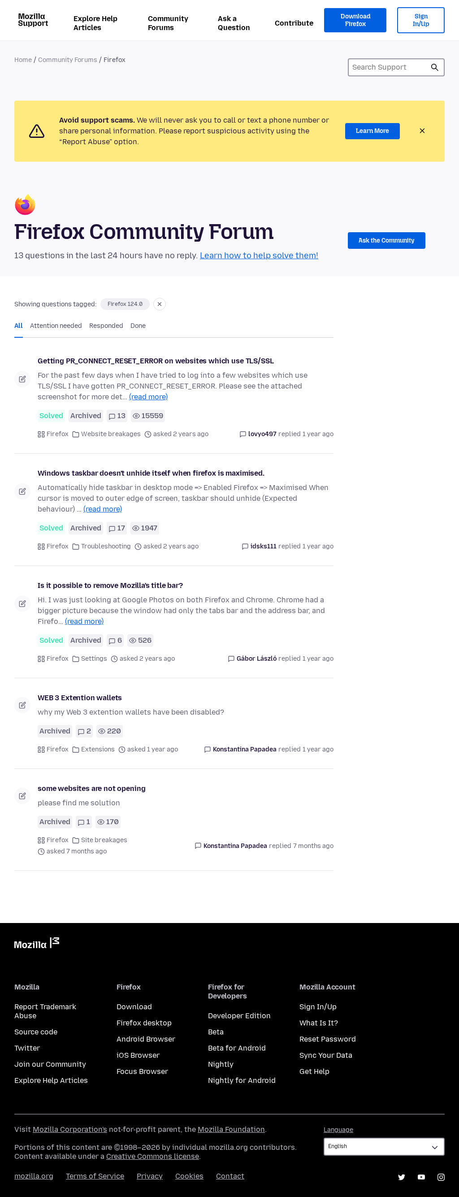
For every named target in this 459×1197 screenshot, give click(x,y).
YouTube (421, 1177)
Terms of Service (95, 1176)
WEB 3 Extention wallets (80, 697)
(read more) (148, 397)
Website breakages (111, 434)
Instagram (441, 1177)
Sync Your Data (325, 1055)
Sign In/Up (421, 20)
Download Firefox (355, 20)
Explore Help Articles (95, 23)
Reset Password (327, 1039)
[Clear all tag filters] (159, 304)
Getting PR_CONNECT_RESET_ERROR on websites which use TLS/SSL (155, 361)
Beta (216, 1032)
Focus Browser (142, 1071)
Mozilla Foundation (231, 1129)
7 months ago (313, 846)
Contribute (294, 23)
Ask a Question (234, 23)
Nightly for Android (242, 1080)
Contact (230, 1176)
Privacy (150, 1176)
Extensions (98, 749)
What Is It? (318, 1023)
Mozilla (36, 944)
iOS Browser (138, 1055)
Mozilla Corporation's (70, 1129)
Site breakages (104, 840)
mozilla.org (33, 1176)
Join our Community (50, 1064)
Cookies (189, 1176)
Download (134, 1007)
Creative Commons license (152, 1156)
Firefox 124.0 (125, 304)
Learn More (372, 131)
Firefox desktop (144, 1023)
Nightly (221, 1064)
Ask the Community (387, 240)
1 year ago (318, 434)
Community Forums (168, 23)
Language (338, 1130)
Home (23, 60)
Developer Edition (239, 1015)
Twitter (27, 1048)
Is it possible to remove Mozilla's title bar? (110, 585)
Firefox (58, 434)
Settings (94, 659)
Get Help (314, 1071)
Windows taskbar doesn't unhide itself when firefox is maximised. (151, 473)
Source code (35, 1032)
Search (435, 67)
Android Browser (146, 1039)
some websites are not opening (91, 788)
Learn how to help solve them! (259, 256)
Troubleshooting (106, 546)
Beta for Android (237, 1048)
